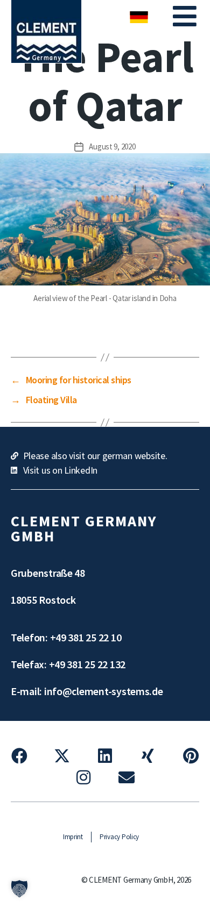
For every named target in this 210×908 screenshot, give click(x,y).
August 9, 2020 (112, 146)
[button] (187, 16)
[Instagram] (83, 777)
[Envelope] (126, 777)
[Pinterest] (191, 756)
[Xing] (148, 756)
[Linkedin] (105, 756)
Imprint (73, 836)
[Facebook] (19, 756)
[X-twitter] (62, 756)
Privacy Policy (119, 836)
